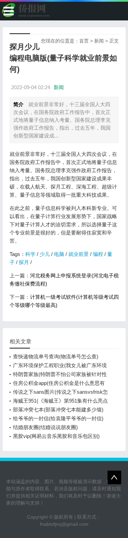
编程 (98, 254)
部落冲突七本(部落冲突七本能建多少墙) (58, 409)
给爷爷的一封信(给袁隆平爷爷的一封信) (58, 418)
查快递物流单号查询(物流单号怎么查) (55, 356)
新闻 (99, 41)
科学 (30, 254)
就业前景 (78, 254)
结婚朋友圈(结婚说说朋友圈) (45, 427)
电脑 (59, 254)
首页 (84, 41)
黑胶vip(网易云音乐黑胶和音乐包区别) (56, 436)
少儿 (45, 254)
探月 (24, 262)
